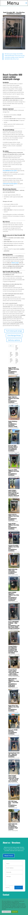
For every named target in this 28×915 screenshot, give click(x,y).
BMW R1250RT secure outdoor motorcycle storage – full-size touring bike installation (13, 778)
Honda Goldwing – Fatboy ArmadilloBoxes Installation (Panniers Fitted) (13, 423)
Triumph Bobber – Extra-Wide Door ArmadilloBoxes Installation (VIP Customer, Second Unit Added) (13, 649)
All (10, 345)
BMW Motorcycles (17, 347)
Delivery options (14, 340)
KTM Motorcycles (11, 360)
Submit (18, 887)
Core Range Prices (14, 335)
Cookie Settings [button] (6, 911)
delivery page (15, 262)
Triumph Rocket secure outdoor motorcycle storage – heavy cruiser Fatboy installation (13, 672)
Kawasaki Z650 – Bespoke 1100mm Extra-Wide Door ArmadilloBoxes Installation (13, 448)
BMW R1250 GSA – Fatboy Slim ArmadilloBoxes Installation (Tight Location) (13, 826)
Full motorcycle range (14, 331)
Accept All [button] (14, 911)
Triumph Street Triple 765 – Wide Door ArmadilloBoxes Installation (14, 755)
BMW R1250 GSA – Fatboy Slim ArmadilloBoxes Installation (13, 571)
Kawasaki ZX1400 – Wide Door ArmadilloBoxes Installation (13, 732)
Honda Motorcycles (11, 354)
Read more (8, 855)
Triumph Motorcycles (17, 361)
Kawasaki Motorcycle (17, 354)
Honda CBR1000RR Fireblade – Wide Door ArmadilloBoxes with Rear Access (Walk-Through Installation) (13, 625)
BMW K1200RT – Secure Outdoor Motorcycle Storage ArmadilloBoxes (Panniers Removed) (13, 493)
